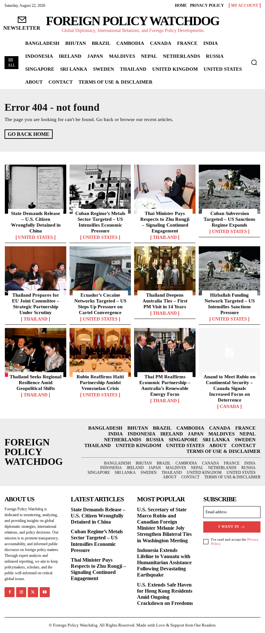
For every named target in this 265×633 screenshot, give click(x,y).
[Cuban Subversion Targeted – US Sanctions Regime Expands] (229, 189)
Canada (229, 406)
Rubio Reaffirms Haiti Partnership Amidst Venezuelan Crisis (100, 382)
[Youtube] (45, 592)
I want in (228, 526)
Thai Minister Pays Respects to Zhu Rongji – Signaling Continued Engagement (98, 569)
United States (35, 237)
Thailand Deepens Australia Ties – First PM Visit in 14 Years (165, 300)
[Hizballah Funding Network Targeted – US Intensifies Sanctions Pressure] (229, 270)
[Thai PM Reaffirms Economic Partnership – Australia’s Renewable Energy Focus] (165, 352)
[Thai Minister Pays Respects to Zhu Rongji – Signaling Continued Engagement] (165, 189)
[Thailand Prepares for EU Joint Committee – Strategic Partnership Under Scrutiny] (35, 270)
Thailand (165, 237)
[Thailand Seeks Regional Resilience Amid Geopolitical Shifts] (35, 352)
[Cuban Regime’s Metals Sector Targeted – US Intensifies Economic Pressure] (100, 189)
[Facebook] (10, 592)
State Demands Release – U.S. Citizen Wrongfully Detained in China (98, 516)
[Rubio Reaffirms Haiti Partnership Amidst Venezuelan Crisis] (100, 352)
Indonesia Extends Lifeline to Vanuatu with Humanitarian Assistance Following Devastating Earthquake (164, 562)
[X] (33, 592)
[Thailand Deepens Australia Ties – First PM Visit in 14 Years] (165, 270)
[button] (254, 62)
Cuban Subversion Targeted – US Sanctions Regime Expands (229, 219)
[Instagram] (21, 592)
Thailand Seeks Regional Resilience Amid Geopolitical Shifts (35, 382)
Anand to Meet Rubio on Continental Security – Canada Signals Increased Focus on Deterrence (229, 388)
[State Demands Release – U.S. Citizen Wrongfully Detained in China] (35, 189)
